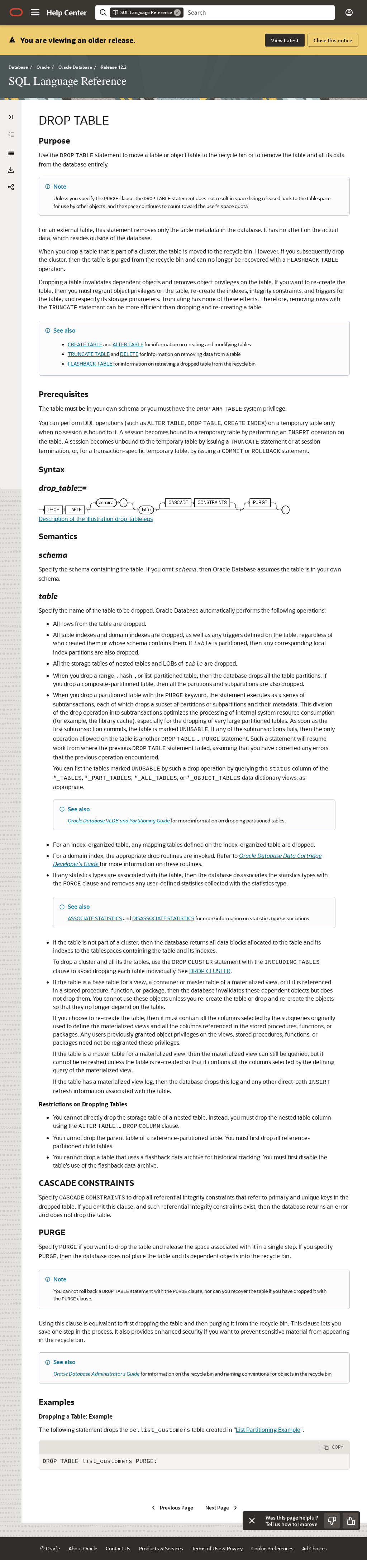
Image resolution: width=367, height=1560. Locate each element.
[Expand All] (11, 134)
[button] (35, 12)
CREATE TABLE (85, 344)
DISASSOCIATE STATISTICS (163, 918)
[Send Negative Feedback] (332, 1520)
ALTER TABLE (128, 344)
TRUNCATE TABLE (89, 354)
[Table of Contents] (10, 117)
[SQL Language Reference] (10, 152)
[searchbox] (259, 12)
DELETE (129, 354)
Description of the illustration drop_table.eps (96, 518)
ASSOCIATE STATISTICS (95, 918)
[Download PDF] (10, 170)
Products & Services (161, 1548)
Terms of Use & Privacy (217, 1548)
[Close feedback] (252, 1520)
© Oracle (50, 1548)
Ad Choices (314, 1548)
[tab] (179, 1447)
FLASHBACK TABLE (90, 364)
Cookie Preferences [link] (272, 1548)
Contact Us (118, 1548)
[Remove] (177, 12)
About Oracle (82, 1548)
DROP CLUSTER (209, 971)
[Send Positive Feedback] (350, 1520)
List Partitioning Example (268, 1429)
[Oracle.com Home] (16, 12)
